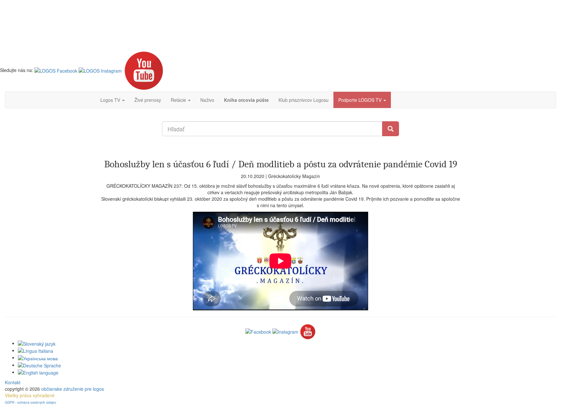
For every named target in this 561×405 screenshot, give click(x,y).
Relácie (179, 100)
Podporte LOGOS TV (360, 100)
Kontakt (12, 382)
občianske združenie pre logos (72, 389)
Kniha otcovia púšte (246, 100)
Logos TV (110, 100)
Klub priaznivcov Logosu (304, 100)
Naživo (207, 100)
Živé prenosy (147, 100)
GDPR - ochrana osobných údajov (30, 402)
